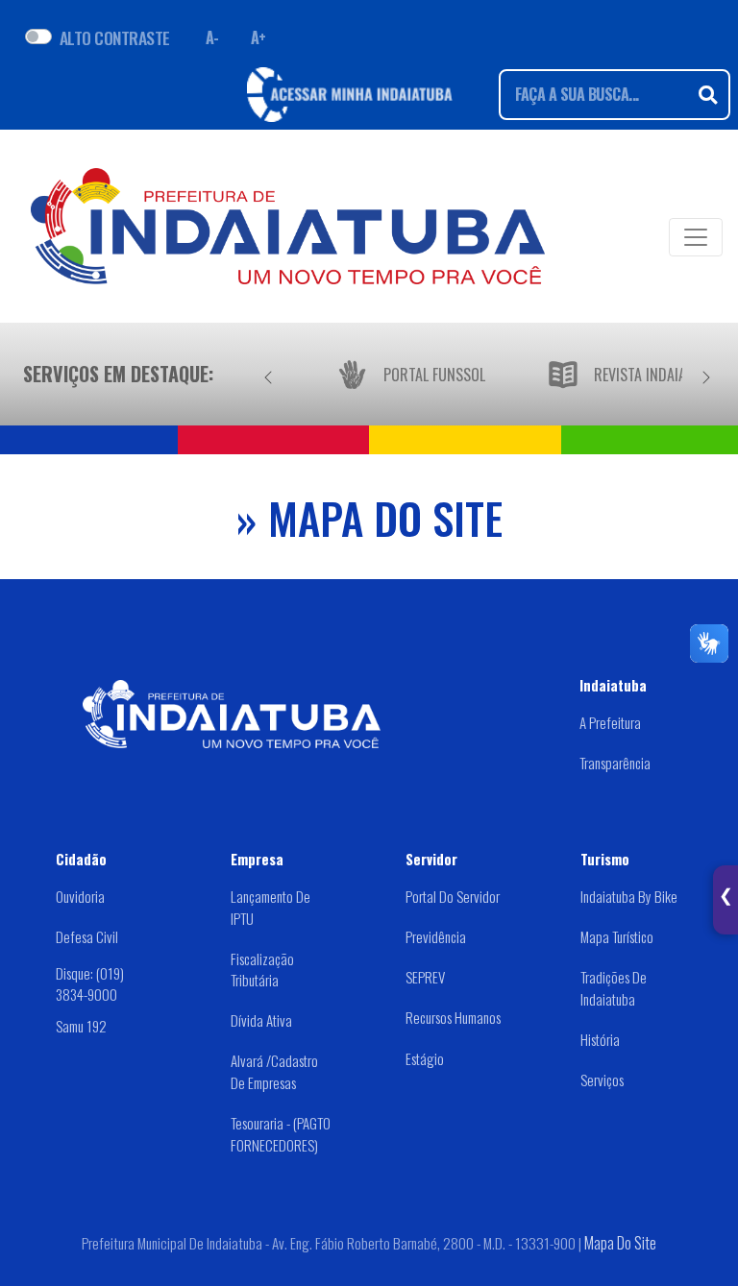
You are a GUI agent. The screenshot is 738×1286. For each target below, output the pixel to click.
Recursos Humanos (453, 1017)
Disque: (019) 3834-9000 (90, 984)
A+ (258, 37)
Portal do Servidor (453, 896)
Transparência (615, 762)
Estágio (425, 1058)
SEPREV (425, 976)
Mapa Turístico (616, 936)
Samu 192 (81, 1025)
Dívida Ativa (261, 1020)
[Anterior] (268, 374)
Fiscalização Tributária (262, 969)
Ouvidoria (80, 896)
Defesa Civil (87, 936)
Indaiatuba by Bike (628, 896)
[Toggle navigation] (696, 237)
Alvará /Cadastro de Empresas (274, 1071)
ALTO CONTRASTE (115, 37)
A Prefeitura (610, 722)
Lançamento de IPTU (270, 907)
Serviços (602, 1079)
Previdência (436, 936)
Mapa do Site (620, 1242)
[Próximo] (706, 374)
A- (212, 37)
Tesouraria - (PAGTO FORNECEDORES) (281, 1133)
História (600, 1039)
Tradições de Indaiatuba (613, 987)
